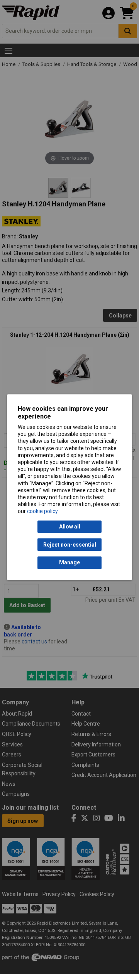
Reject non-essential (69, 545)
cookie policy (42, 511)
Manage (69, 563)
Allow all (69, 526)
